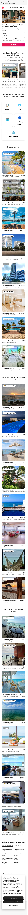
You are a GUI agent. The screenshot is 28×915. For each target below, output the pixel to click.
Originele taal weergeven (9, 3)
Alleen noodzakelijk (13, 902)
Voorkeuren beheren (13, 905)
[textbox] (7, 40)
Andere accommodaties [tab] (7, 845)
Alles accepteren (13, 898)
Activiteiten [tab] (18, 845)
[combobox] (13, 35)
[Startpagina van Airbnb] (3, 7)
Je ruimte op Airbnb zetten (17, 7)
